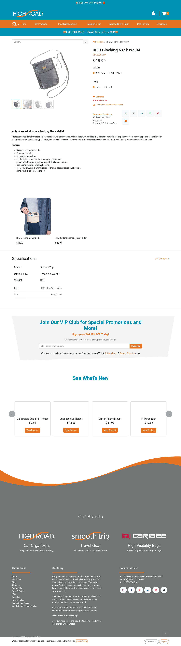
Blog (14, 582)
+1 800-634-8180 (131, 582)
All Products (98, 42)
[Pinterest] (158, 113)
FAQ (14, 594)
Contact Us (17, 588)
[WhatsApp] (150, 113)
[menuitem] (23, 24)
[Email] (125, 121)
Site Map (16, 597)
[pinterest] (155, 590)
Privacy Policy (111, 353)
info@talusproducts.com (134, 579)
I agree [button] (164, 642)
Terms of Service (127, 353)
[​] (123, 590)
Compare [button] (100, 97)
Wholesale (16, 579)
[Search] (85, 41)
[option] (90, 222)
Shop (14, 576)
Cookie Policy (81, 641)
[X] (133, 113)
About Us (16, 585)
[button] (154, 14)
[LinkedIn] (141, 113)
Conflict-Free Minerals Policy (24, 606)
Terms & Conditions (20, 603)
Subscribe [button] (135, 346)
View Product (32, 430)
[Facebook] (125, 113)
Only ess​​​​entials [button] (151, 642)
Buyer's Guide (18, 591)
